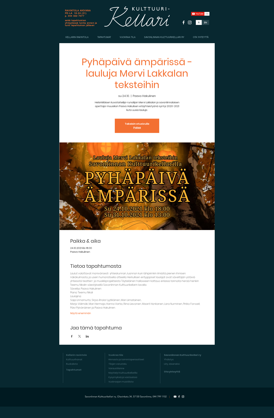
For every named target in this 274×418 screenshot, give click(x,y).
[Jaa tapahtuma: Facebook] (71, 336)
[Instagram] (183, 396)
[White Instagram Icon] (189, 22)
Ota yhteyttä (172, 371)
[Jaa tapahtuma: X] (79, 336)
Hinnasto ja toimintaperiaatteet (126, 359)
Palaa (137, 127)
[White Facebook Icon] (183, 22)
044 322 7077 (76, 16)
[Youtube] (175, 396)
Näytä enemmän (80, 313)
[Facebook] (179, 396)
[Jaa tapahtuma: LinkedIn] (87, 336)
